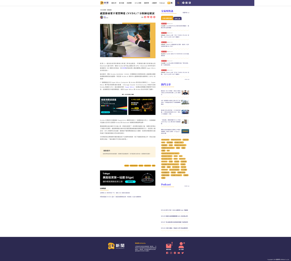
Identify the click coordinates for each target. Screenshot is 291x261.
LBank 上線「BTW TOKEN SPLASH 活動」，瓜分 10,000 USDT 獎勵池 (175, 73)
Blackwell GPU (133, 165)
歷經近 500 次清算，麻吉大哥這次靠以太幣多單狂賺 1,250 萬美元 (171, 92)
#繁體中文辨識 (165, 175)
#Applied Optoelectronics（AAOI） (170, 153)
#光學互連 (183, 161)
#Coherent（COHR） (167, 156)
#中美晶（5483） (179, 142)
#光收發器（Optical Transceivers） (170, 164)
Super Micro (147, 165)
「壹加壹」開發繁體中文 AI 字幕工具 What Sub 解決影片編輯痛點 (171, 121)
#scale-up (164, 161)
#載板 (183, 148)
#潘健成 (186, 175)
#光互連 (177, 161)
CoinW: (163, 26)
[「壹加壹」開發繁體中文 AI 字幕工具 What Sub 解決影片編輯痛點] (185, 123)
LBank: (163, 35)
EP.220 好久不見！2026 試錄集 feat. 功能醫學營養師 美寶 (175, 210)
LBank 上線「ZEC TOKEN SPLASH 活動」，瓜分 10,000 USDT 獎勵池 (175, 36)
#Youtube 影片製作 (174, 169)
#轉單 (163, 150)
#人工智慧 (183, 169)
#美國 (163, 167)
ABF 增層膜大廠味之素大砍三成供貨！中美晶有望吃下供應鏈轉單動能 (171, 102)
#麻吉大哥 (185, 139)
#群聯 (163, 178)
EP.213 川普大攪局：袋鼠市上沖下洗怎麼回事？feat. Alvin (175, 228)
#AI (168, 150)
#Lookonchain (165, 139)
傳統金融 (109, 9)
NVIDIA (140, 165)
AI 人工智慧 (103, 9)
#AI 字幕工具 (176, 167)
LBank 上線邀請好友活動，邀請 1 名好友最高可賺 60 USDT (175, 45)
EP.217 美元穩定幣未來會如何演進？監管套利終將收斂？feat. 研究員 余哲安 (175, 222)
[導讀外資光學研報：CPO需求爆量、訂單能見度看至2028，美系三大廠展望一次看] (185, 113)
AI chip (126, 165)
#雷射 (168, 167)
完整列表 (185, 12)
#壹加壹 (173, 172)
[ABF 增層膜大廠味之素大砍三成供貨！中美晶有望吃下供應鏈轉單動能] (185, 104)
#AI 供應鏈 (169, 142)
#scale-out (182, 158)
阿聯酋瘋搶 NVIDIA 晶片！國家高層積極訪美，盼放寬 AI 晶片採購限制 (120, 196)
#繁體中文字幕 (181, 172)
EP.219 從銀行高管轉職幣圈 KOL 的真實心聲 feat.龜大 (175, 216)
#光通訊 (183, 164)
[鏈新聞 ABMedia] (104, 4)
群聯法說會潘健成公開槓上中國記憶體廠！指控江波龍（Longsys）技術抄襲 (171, 131)
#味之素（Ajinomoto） (180, 145)
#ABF (163, 142)
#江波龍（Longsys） (176, 175)
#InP (181, 156)
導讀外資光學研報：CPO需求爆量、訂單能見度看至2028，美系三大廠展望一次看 (171, 112)
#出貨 (170, 145)
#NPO (175, 158)
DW (104, 16)
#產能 (178, 148)
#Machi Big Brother (176, 139)
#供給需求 (164, 145)
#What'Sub (164, 169)
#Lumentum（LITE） (167, 158)
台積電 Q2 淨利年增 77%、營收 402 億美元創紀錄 (115, 193)
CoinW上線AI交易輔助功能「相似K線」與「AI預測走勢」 (175, 64)
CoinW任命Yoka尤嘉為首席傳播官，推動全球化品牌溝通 (175, 26)
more (186, 79)
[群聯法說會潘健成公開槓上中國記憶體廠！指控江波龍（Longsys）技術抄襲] (185, 133)
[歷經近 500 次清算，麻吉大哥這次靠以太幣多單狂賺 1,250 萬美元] (185, 94)
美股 (154, 165)
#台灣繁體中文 (165, 172)
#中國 (170, 161)
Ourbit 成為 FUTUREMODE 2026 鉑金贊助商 (175, 54)
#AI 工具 (183, 167)
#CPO (175, 156)
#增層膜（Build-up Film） (168, 148)
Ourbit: (163, 54)
